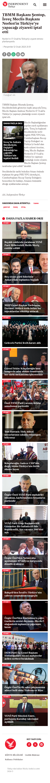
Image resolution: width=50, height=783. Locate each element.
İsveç (15, 207)
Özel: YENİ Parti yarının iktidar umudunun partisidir (22, 405)
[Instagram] (41, 744)
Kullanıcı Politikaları (14, 760)
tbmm (36, 203)
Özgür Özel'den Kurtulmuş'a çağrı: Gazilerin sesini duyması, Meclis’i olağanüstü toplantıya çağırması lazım (24, 623)
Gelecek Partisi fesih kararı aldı (22, 343)
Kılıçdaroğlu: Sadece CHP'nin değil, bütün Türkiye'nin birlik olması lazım (21, 466)
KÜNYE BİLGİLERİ (14, 755)
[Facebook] (29, 744)
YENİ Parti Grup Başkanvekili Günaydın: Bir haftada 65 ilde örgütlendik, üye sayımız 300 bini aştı (23, 528)
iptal (23, 207)
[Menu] (44, 4)
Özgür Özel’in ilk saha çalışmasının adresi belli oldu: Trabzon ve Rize (24, 689)
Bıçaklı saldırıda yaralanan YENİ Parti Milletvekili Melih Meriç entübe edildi (23, 245)
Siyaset (6, 223)
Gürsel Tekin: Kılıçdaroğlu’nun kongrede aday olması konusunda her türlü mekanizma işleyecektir (23, 372)
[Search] (34, 4)
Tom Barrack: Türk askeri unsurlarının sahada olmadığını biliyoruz (22, 435)
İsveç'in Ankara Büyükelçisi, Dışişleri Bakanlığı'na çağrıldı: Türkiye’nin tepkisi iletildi (12, 150)
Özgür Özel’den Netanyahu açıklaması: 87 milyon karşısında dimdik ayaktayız (23, 561)
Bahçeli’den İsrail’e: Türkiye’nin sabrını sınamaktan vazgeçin (23, 594)
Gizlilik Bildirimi (32, 755)
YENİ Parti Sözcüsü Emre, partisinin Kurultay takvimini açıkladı (21, 719)
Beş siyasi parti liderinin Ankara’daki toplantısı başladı (21, 278)
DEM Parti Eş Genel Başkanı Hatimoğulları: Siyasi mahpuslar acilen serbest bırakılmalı (23, 656)
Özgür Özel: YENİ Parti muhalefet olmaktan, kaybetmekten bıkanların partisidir (24, 498)
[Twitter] (35, 744)
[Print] (23, 54)
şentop (6, 207)
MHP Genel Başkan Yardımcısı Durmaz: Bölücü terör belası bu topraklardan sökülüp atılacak (22, 308)
